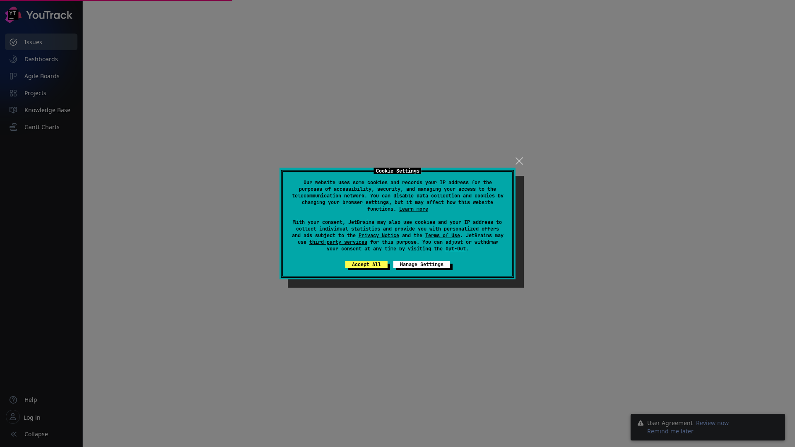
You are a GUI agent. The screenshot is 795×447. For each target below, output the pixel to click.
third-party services (338, 242)
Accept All (366, 264)
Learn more (413, 209)
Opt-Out (456, 248)
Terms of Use (442, 235)
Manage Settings (421, 264)
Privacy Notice (379, 235)
